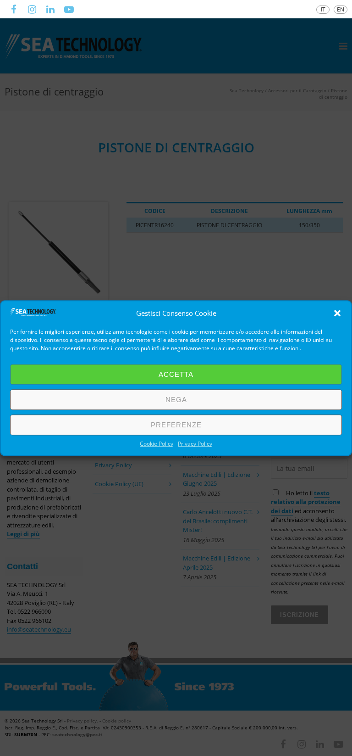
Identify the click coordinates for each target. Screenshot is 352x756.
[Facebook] (14, 9)
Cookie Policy (156, 444)
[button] (337, 313)
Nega (176, 399)
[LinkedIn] (50, 9)
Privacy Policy (195, 444)
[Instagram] (32, 9)
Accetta (176, 374)
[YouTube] (69, 9)
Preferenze (176, 425)
